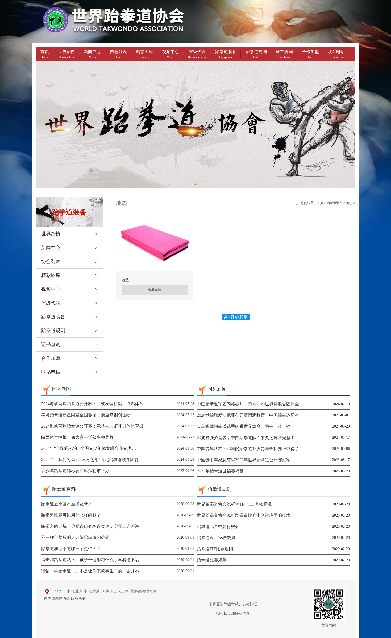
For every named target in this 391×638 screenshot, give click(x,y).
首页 (44, 54)
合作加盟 (310, 54)
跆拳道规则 (256, 54)
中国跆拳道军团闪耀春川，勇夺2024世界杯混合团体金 (248, 404)
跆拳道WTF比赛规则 (216, 537)
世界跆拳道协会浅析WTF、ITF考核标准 (234, 504)
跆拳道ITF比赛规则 (215, 549)
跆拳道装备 (225, 54)
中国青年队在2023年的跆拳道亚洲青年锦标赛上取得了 (248, 448)
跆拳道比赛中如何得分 (218, 526)
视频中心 (170, 54)
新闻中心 (92, 54)
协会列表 (118, 54)
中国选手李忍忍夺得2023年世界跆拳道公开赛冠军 (243, 460)
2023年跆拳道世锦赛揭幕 (220, 471)
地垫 (349, 203)
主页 (320, 203)
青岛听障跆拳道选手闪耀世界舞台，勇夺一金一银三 (246, 426)
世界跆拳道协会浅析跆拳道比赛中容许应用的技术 (243, 515)
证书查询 (284, 54)
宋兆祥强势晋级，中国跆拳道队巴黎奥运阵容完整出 (246, 437)
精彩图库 (144, 54)
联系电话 (336, 54)
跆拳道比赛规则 (212, 560)
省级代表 (197, 54)
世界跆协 (66, 54)
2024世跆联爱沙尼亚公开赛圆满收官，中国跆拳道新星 (248, 415)
